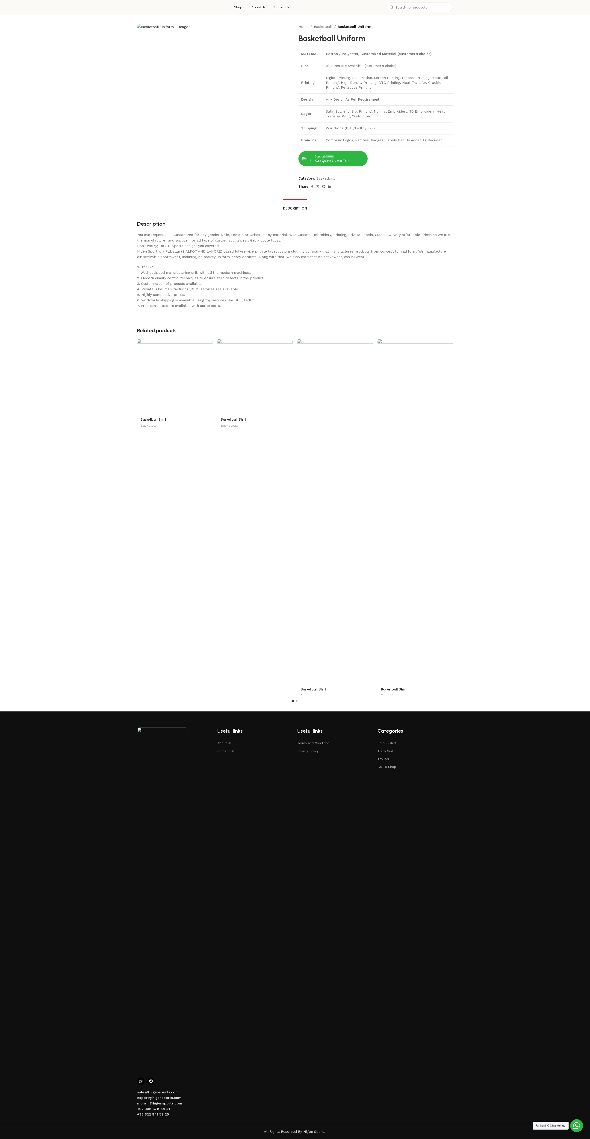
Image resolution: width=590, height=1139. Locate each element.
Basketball (323, 27)
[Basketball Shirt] (175, 376)
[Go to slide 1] (293, 701)
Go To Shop (387, 767)
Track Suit (385, 751)
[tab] (295, 206)
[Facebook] (151, 1081)
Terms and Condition (313, 743)
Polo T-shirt (387, 743)
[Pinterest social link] (324, 187)
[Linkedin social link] (329, 187)
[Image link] (162, 900)
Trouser (383, 759)
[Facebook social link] (312, 187)
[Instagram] (141, 1081)
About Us (224, 743)
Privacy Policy (308, 751)
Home (303, 27)
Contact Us (226, 751)
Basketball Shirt (153, 419)
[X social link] (318, 187)
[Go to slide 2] (297, 701)
